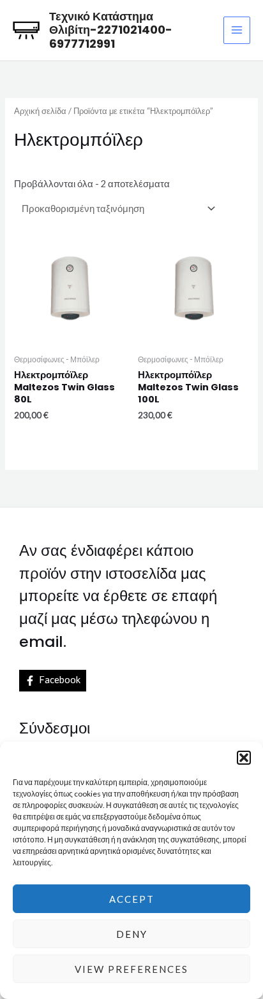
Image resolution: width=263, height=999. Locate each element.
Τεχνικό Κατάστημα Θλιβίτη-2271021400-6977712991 (110, 30)
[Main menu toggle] (236, 30)
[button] (243, 757)
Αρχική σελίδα (40, 111)
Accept (131, 899)
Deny (131, 934)
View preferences (131, 969)
